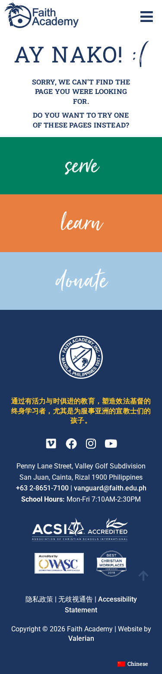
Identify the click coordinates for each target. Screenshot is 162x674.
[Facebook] (71, 443)
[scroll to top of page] (143, 575)
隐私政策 (39, 599)
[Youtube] (111, 443)
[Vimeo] (51, 443)
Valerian (81, 638)
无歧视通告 (75, 599)
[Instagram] (91, 443)
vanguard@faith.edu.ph (110, 488)
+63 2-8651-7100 (42, 488)
